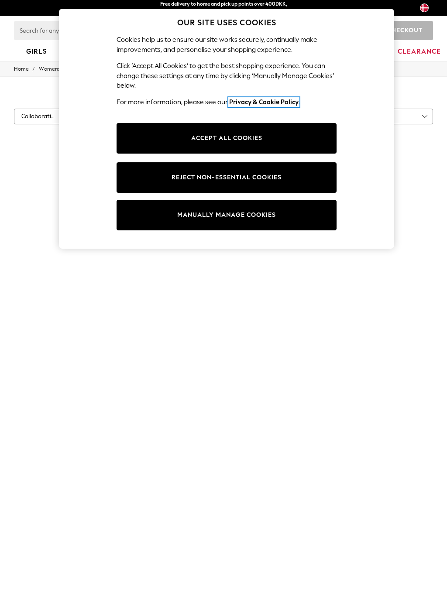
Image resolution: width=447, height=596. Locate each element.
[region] (226, 129)
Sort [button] (379, 116)
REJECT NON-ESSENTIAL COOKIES (227, 177)
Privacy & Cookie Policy (264, 102)
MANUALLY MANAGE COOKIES (226, 215)
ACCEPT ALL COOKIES (226, 138)
